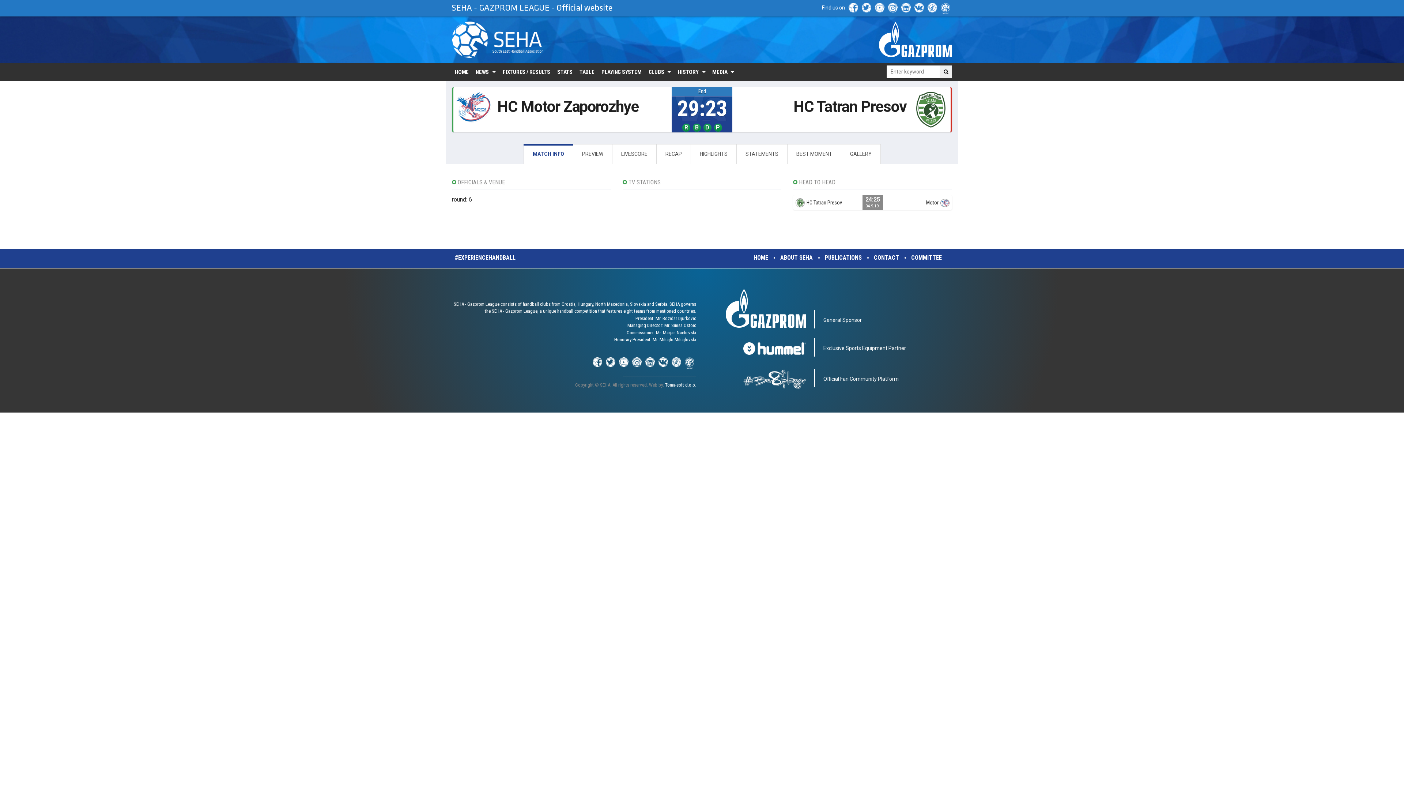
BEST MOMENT (814, 154)
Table (587, 72)
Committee (926, 257)
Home (462, 72)
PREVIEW (592, 154)
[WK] (919, 7)
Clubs (656, 72)
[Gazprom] (915, 39)
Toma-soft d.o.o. (680, 385)
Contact (886, 257)
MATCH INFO (548, 154)
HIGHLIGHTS (714, 154)
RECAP (673, 154)
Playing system (621, 72)
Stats (565, 72)
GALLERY (861, 154)
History (688, 72)
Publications (843, 257)
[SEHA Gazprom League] (497, 39)
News (482, 72)
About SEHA (796, 257)
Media (719, 72)
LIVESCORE (634, 154)
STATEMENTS (762, 154)
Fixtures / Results (526, 72)
